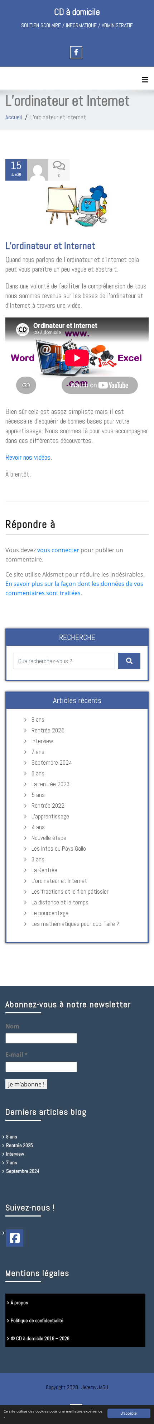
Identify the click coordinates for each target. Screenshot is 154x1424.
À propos (19, 1302)
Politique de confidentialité (37, 1320)
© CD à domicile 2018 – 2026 (40, 1338)
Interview (42, 741)
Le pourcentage (50, 913)
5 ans (38, 794)
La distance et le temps (60, 902)
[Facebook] (14, 1238)
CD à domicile (77, 12)
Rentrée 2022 (48, 805)
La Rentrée (44, 870)
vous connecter (58, 550)
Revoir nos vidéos (27, 457)
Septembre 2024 (52, 762)
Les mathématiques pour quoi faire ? (75, 923)
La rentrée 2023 (50, 784)
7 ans (38, 751)
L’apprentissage (50, 816)
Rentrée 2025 (48, 730)
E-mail (16, 1055)
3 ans (38, 859)
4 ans (38, 827)
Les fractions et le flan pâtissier (70, 891)
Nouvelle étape (49, 837)
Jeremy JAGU (94, 1387)
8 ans (38, 719)
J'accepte (129, 1413)
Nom (12, 1026)
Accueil (13, 117)
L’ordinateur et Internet (50, 245)
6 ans (38, 773)
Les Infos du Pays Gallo (59, 848)
